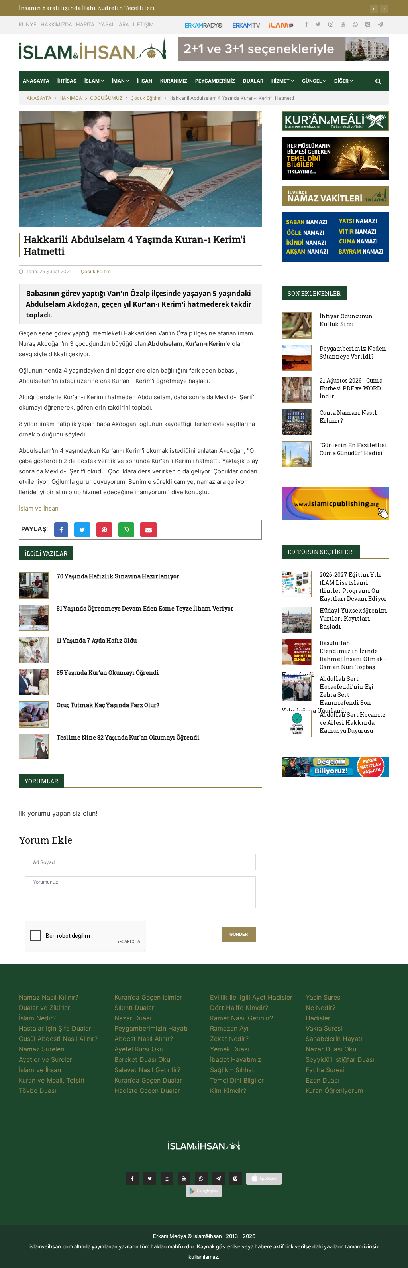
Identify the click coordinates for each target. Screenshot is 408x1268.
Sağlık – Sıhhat (232, 1070)
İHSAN (144, 81)
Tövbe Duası (37, 1090)
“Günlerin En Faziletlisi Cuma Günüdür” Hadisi (353, 449)
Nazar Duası (132, 1018)
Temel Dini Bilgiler (237, 1080)
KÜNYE (28, 24)
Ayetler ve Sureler (45, 1059)
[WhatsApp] (356, 24)
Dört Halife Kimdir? (239, 1008)
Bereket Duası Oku (142, 1059)
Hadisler (318, 1018)
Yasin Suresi (324, 997)
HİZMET (281, 81)
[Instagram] (331, 24)
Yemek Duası (229, 1049)
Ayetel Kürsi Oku (138, 1049)
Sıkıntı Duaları (135, 1008)
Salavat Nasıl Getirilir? (147, 1070)
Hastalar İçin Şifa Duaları (56, 1028)
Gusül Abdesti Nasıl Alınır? (58, 1039)
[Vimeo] (218, 1178)
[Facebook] (307, 24)
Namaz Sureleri (42, 1049)
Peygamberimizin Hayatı (151, 1028)
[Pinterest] (368, 24)
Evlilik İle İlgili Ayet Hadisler (251, 997)
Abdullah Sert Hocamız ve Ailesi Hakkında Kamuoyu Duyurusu (353, 722)
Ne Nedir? (320, 1008)
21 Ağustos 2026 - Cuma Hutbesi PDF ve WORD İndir (351, 388)
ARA (124, 24)
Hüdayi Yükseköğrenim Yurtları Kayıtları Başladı (353, 618)
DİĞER (342, 81)
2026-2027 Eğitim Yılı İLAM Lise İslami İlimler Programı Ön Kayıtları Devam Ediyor (353, 586)
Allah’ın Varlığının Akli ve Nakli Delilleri (79, 8)
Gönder (239, 934)
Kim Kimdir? (228, 1090)
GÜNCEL (312, 81)
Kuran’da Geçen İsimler (148, 997)
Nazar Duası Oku (331, 1049)
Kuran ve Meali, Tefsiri (51, 1080)
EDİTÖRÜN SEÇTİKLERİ (321, 552)
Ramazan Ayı (229, 1028)
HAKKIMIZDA (56, 24)
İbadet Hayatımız (235, 1059)
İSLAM (92, 81)
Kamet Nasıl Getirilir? (241, 1018)
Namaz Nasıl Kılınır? (48, 997)
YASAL (106, 24)
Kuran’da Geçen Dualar (148, 1080)
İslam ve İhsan (39, 508)
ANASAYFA (36, 81)
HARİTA (85, 24)
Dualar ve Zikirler (44, 1008)
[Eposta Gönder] (148, 529)
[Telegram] (380, 24)
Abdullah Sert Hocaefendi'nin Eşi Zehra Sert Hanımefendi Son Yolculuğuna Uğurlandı (328, 694)
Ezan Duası (322, 1080)
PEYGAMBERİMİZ (215, 81)
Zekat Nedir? (229, 1039)
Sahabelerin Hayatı (334, 1039)
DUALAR (253, 81)
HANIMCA (70, 98)
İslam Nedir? (37, 1018)
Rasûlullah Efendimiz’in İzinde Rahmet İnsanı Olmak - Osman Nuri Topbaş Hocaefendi (334, 658)
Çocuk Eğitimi (146, 98)
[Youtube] (344, 24)
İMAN (119, 81)
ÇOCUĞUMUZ (106, 98)
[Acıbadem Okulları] (335, 769)
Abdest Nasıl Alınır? (143, 1039)
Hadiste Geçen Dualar (147, 1090)
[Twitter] (319, 24)
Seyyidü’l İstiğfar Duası (340, 1059)
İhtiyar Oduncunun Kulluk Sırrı (346, 320)
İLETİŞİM (143, 24)
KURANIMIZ (173, 81)
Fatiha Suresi (325, 1070)
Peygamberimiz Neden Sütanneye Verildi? (353, 352)
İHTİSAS (66, 81)
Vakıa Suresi (324, 1028)
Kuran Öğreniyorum (334, 1090)
